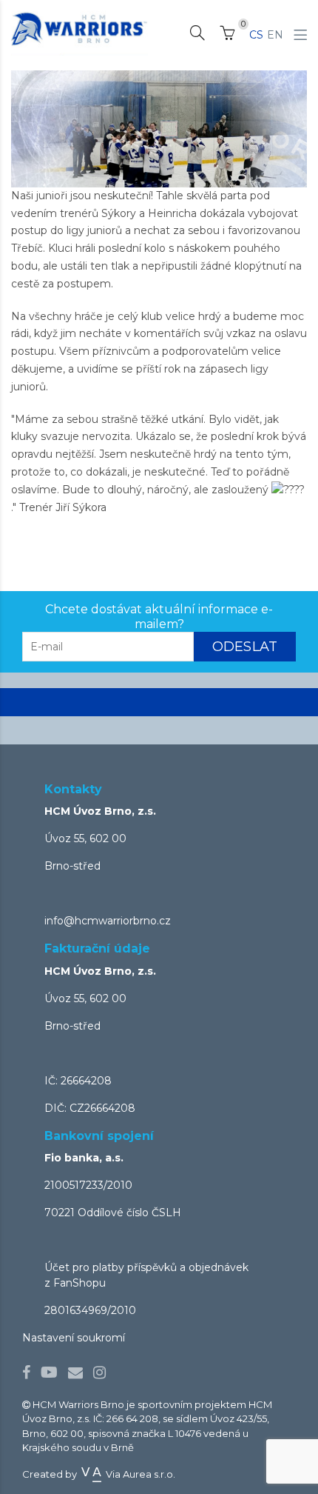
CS (256, 34)
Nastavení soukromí (73, 1337)
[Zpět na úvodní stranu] (79, 29)
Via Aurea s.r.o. (139, 1474)
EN (275, 34)
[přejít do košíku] (227, 35)
